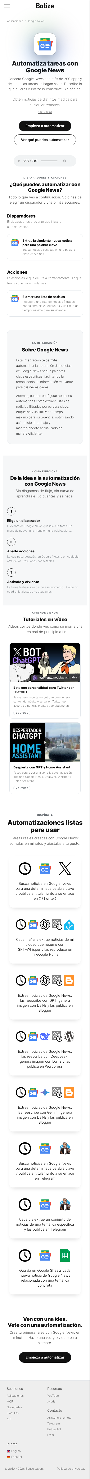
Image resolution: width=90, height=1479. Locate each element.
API (9, 1419)
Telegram (53, 1423)
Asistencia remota (59, 1417)
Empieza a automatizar (45, 126)
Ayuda (51, 1401)
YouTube (53, 1395)
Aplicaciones (15, 21)
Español (16, 1456)
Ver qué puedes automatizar (45, 140)
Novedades (14, 1407)
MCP (10, 1401)
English (15, 1451)
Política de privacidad (71, 1468)
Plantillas (13, 1413)
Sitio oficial (45, 112)
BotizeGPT (54, 1429)
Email (50, 1435)
